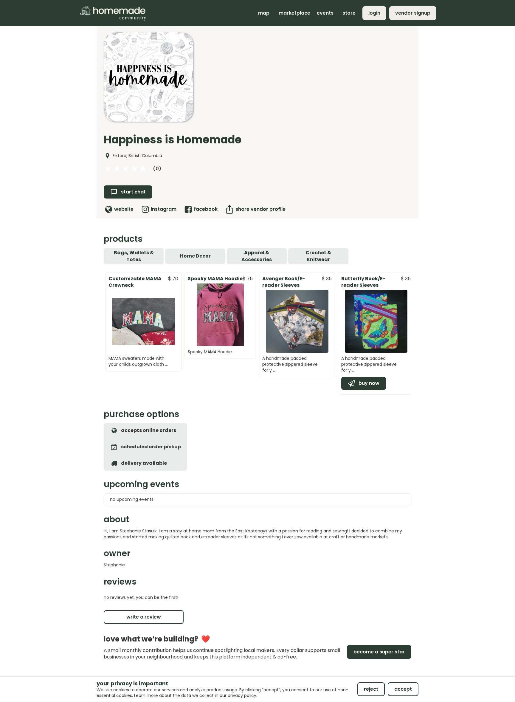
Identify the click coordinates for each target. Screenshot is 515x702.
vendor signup (412, 13)
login (374, 13)
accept (403, 689)
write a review (143, 616)
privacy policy (242, 695)
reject (371, 689)
